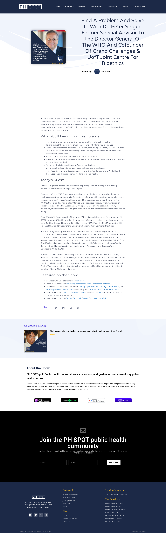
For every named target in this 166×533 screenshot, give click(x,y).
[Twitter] (35, 515)
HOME (58, 7)
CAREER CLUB (69, 7)
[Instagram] (41, 515)
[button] (56, 308)
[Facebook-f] (46, 515)
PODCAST (81, 7)
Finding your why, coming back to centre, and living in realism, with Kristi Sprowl (86, 331)
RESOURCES (113, 7)
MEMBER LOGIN (140, 7)
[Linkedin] (30, 515)
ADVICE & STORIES (96, 7)
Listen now (53, 334)
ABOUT (125, 7)
